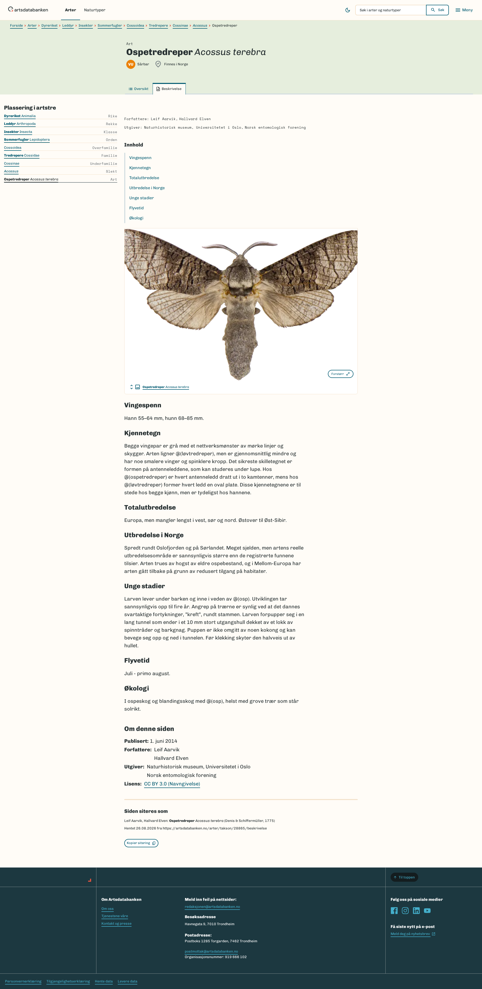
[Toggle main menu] (464, 10)
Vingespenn (140, 157)
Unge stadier (141, 197)
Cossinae (180, 25)
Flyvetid (136, 208)
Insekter (86, 25)
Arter (70, 10)
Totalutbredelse (144, 177)
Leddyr (68, 25)
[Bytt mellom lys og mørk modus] (347, 10)
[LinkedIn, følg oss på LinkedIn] (416, 910)
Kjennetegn (140, 167)
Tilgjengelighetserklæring (68, 981)
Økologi (136, 218)
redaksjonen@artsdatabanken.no (212, 907)
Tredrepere (158, 25)
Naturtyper (94, 10)
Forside (16, 25)
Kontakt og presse (116, 923)
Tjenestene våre (114, 916)
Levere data (127, 981)
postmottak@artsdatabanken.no (211, 951)
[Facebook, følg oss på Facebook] (394, 910)
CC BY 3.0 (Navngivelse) (172, 784)
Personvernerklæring (23, 981)
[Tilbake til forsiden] (28, 10)
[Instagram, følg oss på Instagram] (405, 910)
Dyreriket (49, 25)
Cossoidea (135, 25)
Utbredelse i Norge (147, 187)
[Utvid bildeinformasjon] (135, 387)
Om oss (107, 909)
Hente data (104, 981)
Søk (441, 10)
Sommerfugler (110, 25)
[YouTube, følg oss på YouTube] (427, 910)
